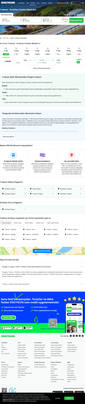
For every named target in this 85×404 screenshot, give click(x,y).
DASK (19, 377)
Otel (19, 342)
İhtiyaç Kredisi (4, 364)
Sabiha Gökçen (71, 345)
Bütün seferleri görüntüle (41, 68)
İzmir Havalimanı (71, 351)
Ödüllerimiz (53, 377)
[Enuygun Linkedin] (80, 336)
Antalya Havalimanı (72, 349)
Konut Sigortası (21, 375)
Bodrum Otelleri (22, 349)
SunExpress (4, 349)
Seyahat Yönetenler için (40, 367)
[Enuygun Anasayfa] (8, 3)
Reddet (27, 399)
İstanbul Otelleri (22, 345)
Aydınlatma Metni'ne (8, 399)
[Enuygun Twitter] (77, 336)
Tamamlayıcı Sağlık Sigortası (25, 373)
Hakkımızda (54, 364)
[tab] (6, 15)
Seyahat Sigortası (22, 369)
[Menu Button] (75, 2)
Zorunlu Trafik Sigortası (24, 367)
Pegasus (3, 347)
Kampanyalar (70, 367)
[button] (42, 251)
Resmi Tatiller (70, 373)
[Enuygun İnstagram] (74, 336)
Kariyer (52, 373)
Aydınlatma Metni (71, 377)
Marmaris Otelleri (22, 353)
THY (2, 345)
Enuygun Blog (70, 364)
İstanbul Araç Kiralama (56, 345)
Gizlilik (68, 381)
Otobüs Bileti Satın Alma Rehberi (42, 358)
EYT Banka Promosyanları (7, 367)
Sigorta (20, 362)
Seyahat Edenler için (39, 364)
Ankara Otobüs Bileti (39, 347)
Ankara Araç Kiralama (56, 347)
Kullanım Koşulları (71, 379)
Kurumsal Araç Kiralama (57, 355)
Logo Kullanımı (54, 375)
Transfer (69, 342)
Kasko (19, 364)
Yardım (69, 369)
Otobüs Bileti (5, 38)
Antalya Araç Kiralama (56, 351)
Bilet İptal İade (70, 375)
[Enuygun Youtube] (83, 336)
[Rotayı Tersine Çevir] (21, 20)
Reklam (52, 371)
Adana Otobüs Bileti (39, 353)
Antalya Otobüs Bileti (39, 355)
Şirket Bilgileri (54, 369)
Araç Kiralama (54, 342)
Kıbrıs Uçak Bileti (5, 353)
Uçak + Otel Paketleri (23, 358)
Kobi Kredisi (4, 373)
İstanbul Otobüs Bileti (39, 345)
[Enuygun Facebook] (71, 336)
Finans (3, 362)
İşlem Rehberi (70, 371)
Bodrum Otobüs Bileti (39, 351)
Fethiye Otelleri (21, 355)
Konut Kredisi (4, 369)
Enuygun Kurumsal (39, 362)
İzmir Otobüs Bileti (38, 349)
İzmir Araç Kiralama (55, 349)
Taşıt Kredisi (4, 371)
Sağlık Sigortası (21, 371)
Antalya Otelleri (21, 347)
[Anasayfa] (0, 38)
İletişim (52, 367)
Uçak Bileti (4, 342)
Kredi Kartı (4, 375)
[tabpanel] (42, 21)
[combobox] (12, 21)
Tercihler (57, 398)
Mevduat (3, 377)
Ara (78, 62)
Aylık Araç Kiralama (55, 353)
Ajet (2, 351)
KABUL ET (69, 398)
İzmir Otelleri (21, 351)
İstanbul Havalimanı (72, 347)
